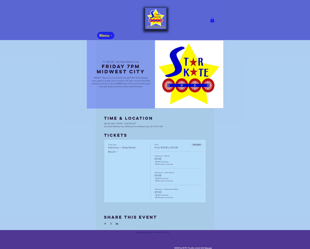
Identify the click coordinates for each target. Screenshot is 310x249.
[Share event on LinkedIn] (117, 224)
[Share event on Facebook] (105, 224)
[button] (212, 19)
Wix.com (208, 248)
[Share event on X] (111, 224)
